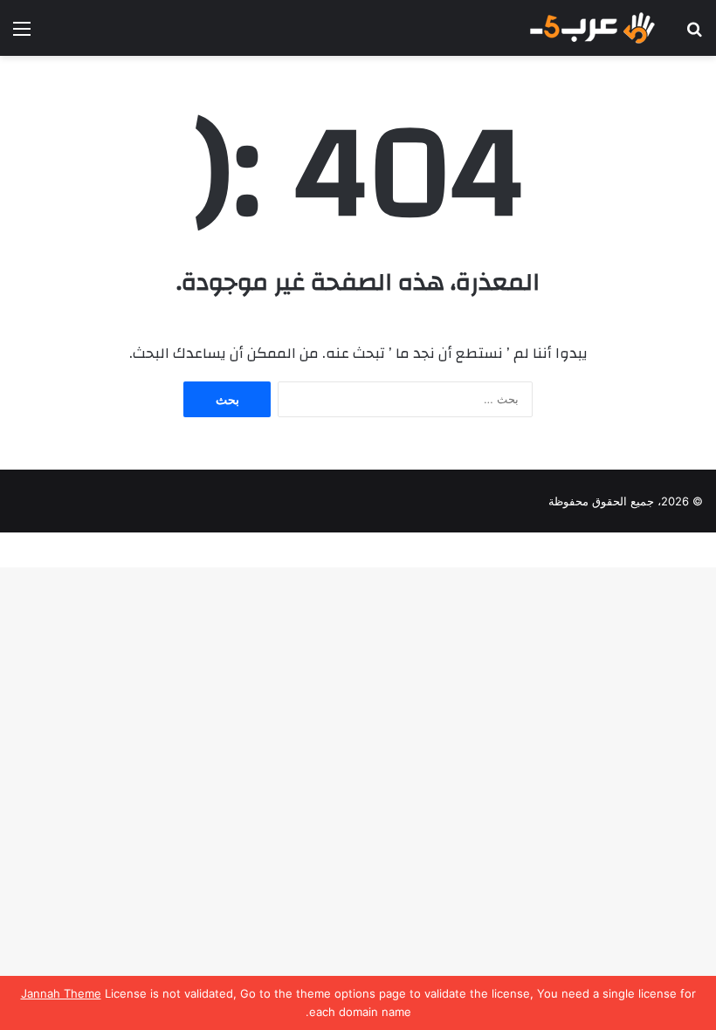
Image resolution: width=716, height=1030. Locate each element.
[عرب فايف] (591, 28)
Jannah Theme (61, 993)
